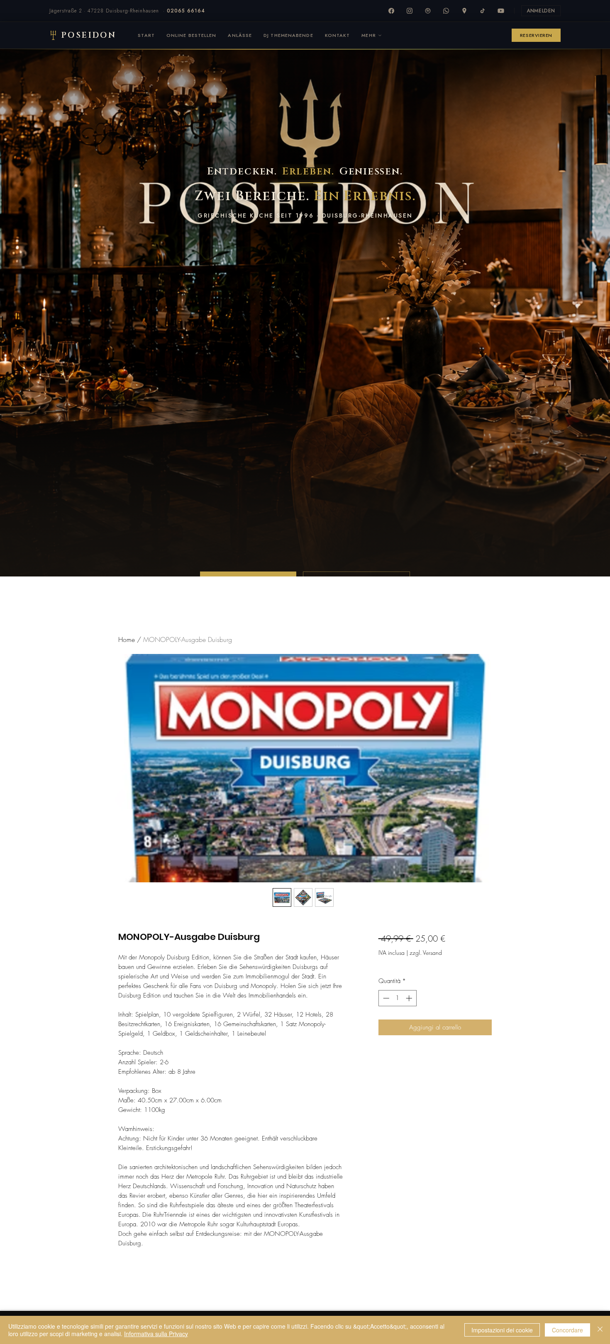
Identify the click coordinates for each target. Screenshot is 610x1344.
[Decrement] (385, 998)
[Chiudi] (600, 1329)
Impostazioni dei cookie (502, 1330)
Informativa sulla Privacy (156, 1333)
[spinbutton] (397, 998)
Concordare (567, 1330)
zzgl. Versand (426, 953)
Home (126, 639)
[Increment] (409, 998)
